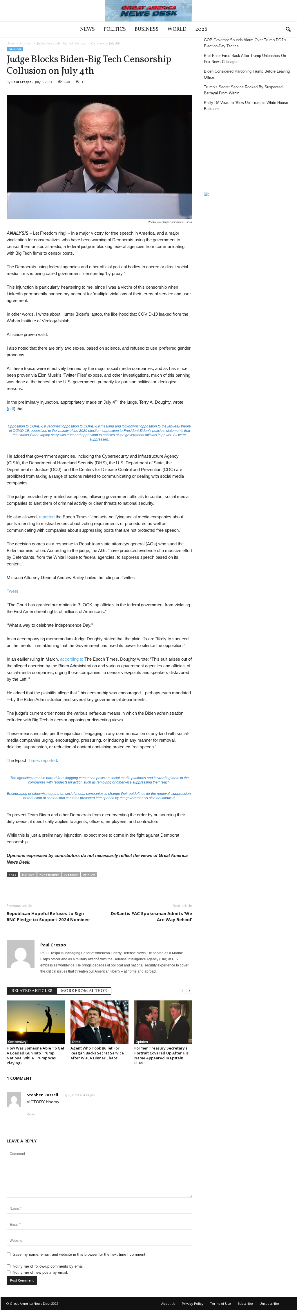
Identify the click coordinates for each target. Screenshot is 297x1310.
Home (11, 43)
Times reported (42, 760)
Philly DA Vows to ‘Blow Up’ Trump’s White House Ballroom (246, 105)
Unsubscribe (269, 1303)
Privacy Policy (192, 1303)
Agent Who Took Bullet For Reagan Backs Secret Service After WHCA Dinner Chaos (97, 1053)
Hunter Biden (49, 874)
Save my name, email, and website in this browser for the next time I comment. (79, 1254)
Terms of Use (220, 1303)
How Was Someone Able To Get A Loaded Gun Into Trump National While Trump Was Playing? (35, 1055)
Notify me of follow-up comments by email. (49, 1266)
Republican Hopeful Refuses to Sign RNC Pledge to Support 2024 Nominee (48, 916)
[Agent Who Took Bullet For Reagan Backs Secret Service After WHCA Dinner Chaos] (99, 1022)
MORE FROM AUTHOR (84, 991)
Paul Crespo (21, 82)
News (87, 29)
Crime (76, 1042)
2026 (201, 29)
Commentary (17, 1042)
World (176, 29)
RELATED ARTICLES (31, 991)
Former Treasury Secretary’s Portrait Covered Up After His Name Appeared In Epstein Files (161, 1055)
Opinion (26, 43)
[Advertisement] (247, 151)
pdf (11, 408)
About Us (168, 1303)
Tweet (12, 591)
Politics (115, 29)
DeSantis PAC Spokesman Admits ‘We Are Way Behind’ (151, 916)
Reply (31, 1114)
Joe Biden (71, 874)
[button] (288, 29)
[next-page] (189, 990)
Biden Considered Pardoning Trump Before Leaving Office (247, 74)
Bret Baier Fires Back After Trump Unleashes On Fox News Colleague (245, 58)
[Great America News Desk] (148, 10)
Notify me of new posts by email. (40, 1272)
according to (71, 659)
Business (147, 29)
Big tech (28, 874)
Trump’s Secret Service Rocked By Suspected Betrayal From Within (243, 90)
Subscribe (245, 1303)
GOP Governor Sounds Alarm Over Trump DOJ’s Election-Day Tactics (245, 43)
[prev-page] (182, 990)
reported (47, 516)
